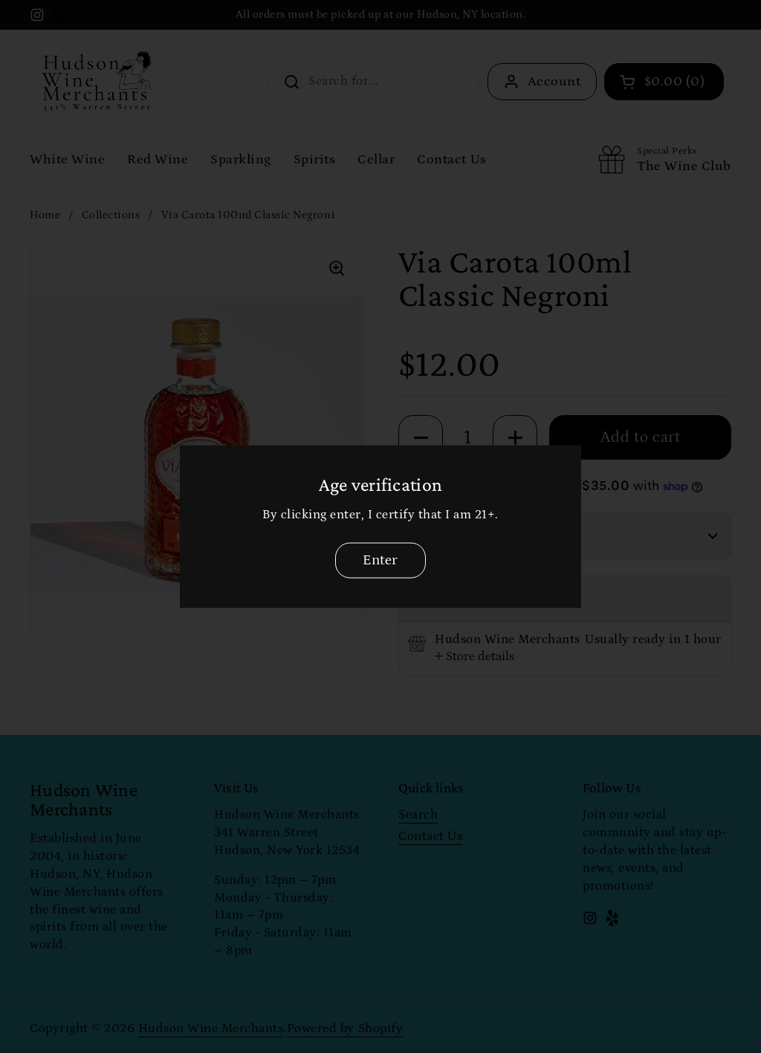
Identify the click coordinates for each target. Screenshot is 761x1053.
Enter (380, 559)
